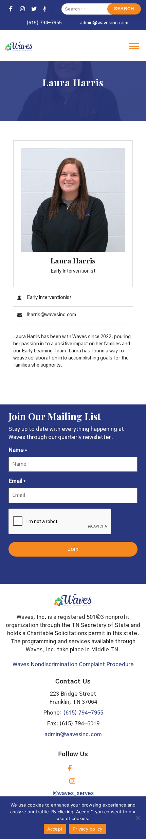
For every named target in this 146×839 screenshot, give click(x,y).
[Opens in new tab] (11, 9)
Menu (135, 46)
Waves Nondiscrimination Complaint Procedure (73, 664)
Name (17, 450)
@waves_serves (73, 793)
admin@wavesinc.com (104, 23)
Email (17, 481)
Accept (55, 829)
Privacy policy (88, 829)
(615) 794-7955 (44, 23)
